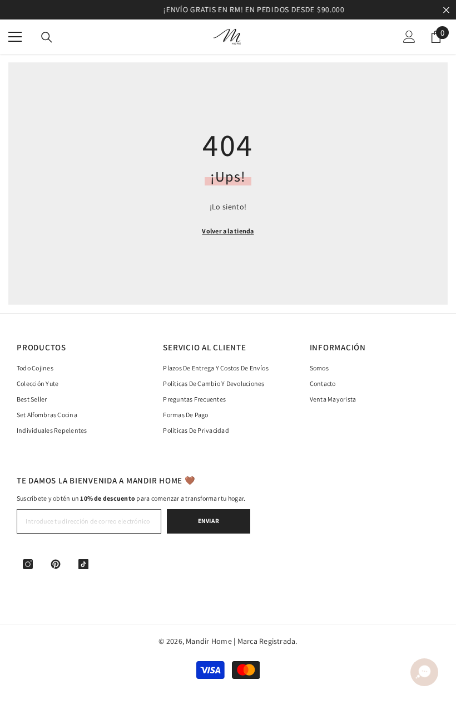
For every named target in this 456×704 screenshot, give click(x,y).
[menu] (15, 36)
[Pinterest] (55, 564)
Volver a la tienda (228, 231)
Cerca (446, 10)
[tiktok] (83, 564)
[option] (228, 9)
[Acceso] (409, 37)
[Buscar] (46, 37)
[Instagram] (28, 564)
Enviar (208, 521)
